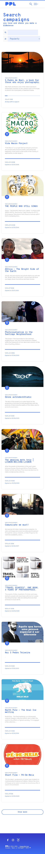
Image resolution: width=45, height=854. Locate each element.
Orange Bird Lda (24, 846)
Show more (22, 812)
